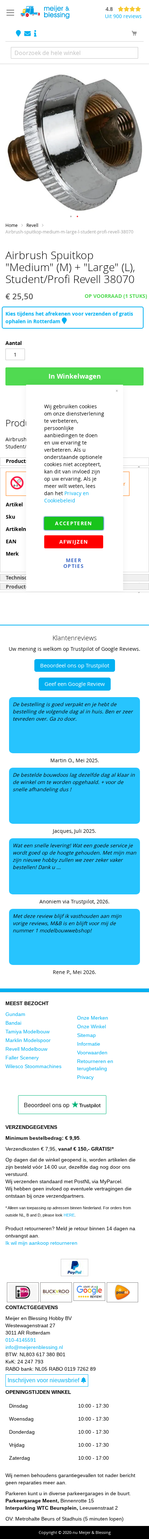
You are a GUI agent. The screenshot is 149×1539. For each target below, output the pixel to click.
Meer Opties (73, 563)
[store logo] (45, 12)
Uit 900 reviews (123, 16)
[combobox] (74, 53)
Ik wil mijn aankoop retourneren (41, 1243)
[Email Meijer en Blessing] (28, 33)
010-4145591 (20, 1340)
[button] (71, 216)
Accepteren (73, 523)
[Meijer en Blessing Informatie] (35, 33)
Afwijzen (73, 541)
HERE (69, 1215)
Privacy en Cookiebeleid (66, 497)
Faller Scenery (22, 1058)
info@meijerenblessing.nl (34, 1347)
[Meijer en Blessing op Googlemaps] (19, 33)
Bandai (13, 1023)
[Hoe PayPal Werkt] (74, 1274)
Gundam (15, 1014)
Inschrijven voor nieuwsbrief (43, 1380)
